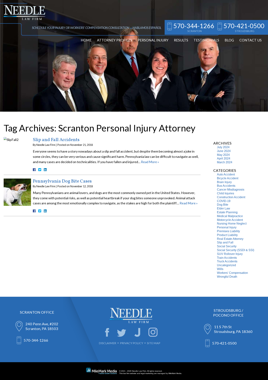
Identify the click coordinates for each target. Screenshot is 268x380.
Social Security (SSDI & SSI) (235, 250)
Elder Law (223, 208)
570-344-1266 (193, 25)
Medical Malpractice (230, 216)
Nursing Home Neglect (231, 223)
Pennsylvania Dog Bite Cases (62, 181)
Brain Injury (224, 182)
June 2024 (224, 151)
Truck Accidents (227, 261)
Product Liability (227, 235)
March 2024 (224, 162)
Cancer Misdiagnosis (230, 189)
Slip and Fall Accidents (56, 140)
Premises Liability (228, 231)
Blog (229, 40)
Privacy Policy (131, 343)
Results (181, 40)
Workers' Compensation (232, 272)
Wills (220, 269)
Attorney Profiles (114, 40)
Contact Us (250, 40)
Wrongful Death (227, 276)
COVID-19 (223, 201)
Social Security (226, 246)
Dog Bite (222, 204)
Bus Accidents (226, 185)
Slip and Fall (225, 242)
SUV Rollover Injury (230, 253)
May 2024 (223, 154)
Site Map (153, 343)
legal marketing (147, 373)
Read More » (150, 162)
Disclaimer (107, 343)
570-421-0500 (244, 25)
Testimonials (206, 40)
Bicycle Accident (227, 178)
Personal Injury (153, 40)
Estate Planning (227, 212)
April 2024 (223, 158)
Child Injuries (225, 193)
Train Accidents (227, 257)
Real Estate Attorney (230, 238)
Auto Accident (226, 174)
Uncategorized (226, 265)
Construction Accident (231, 197)
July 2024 (223, 147)
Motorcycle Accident (230, 219)
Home (86, 40)
